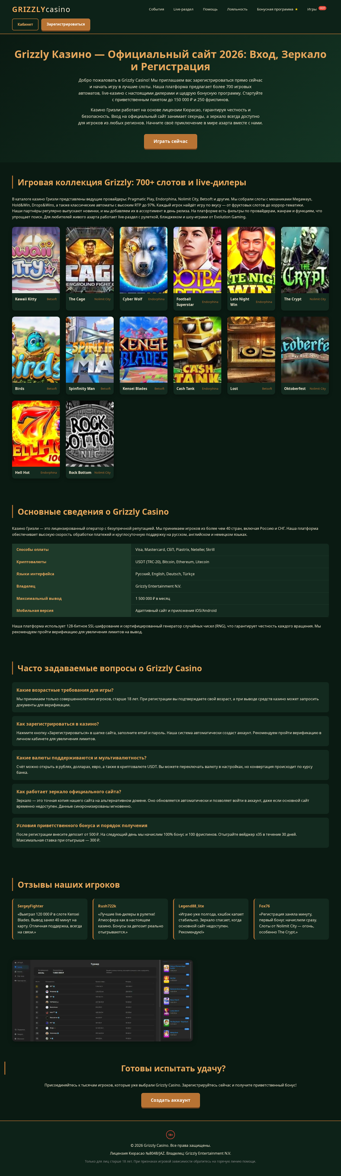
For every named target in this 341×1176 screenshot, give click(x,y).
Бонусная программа (277, 9)
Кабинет (25, 24)
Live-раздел (183, 9)
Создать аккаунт (170, 1100)
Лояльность (237, 9)
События (156, 9)
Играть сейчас (171, 141)
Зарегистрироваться (66, 24)
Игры (316, 8)
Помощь (210, 9)
